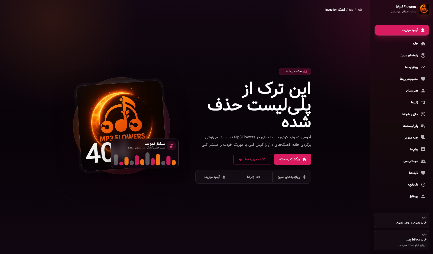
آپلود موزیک (212, 176)
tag (351, 10)
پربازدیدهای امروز (289, 176)
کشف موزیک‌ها (255, 159)
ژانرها (250, 176)
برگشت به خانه (289, 159)
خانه (360, 10)
